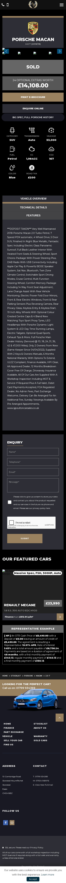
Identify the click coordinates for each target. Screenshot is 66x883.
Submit (25, 538)
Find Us (8, 744)
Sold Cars (40, 740)
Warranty (40, 736)
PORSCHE (28, 676)
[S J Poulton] (33, 5)
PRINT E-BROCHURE (33, 97)
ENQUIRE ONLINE (33, 108)
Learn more (47, 874)
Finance (9, 728)
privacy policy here (41, 508)
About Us (40, 728)
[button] (60, 718)
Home (5, 676)
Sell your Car (13, 740)
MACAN (39, 676)
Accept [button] (33, 879)
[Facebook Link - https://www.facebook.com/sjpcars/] (5, 822)
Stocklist (16, 676)
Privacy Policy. (37, 847)
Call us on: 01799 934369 (18, 688)
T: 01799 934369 (40, 776)
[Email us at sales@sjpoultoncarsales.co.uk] (12, 822)
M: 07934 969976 (41, 780)
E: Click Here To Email (43, 785)
